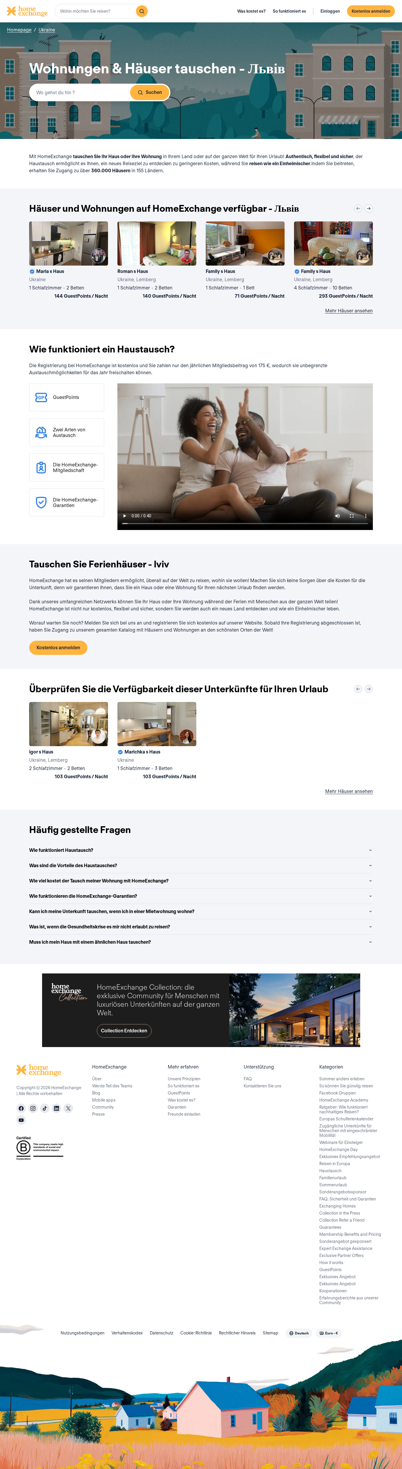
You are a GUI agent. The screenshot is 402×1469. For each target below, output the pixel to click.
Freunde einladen (184, 1114)
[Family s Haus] (245, 261)
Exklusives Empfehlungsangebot (349, 1156)
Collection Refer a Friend (342, 1220)
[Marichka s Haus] (156, 741)
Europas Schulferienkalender (346, 1119)
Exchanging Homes (337, 1206)
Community (103, 1107)
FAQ (248, 1079)
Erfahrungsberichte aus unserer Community (348, 1300)
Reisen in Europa (334, 1163)
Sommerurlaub (333, 1185)
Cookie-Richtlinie (196, 1333)
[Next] (369, 208)
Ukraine (47, 30)
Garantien (177, 1107)
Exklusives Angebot (337, 1276)
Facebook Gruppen (337, 1093)
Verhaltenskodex (127, 1333)
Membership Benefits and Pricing (350, 1234)
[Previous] (358, 208)
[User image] (98, 256)
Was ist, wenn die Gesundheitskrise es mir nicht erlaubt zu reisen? (99, 927)
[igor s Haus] (68, 741)
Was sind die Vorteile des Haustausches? (73, 865)
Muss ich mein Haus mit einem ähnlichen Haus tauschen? (90, 942)
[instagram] (33, 1108)
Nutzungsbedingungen (82, 1333)
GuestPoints (179, 1093)
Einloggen (330, 11)
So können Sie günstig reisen (346, 1086)
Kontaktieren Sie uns (262, 1086)
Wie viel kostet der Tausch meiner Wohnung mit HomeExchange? (99, 881)
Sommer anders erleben (342, 1079)
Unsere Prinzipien (184, 1079)
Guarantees (330, 1227)
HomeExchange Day (338, 1149)
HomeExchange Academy (343, 1100)
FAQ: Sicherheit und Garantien (347, 1199)
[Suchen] (142, 11)
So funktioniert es (289, 11)
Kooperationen (333, 1291)
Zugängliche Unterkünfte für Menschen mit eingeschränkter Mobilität (348, 1131)
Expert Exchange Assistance (345, 1248)
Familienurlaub (333, 1177)
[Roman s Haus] (156, 261)
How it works (331, 1262)
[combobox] (102, 11)
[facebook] (21, 1108)
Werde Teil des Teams (112, 1086)
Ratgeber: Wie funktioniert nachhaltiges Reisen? (343, 1109)
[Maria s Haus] (68, 261)
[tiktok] (44, 1108)
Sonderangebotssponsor (342, 1192)
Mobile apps (104, 1100)
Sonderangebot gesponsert (345, 1241)
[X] (68, 1108)
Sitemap (270, 1333)
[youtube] (21, 1120)
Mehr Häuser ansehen (349, 311)
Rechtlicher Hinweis (237, 1333)
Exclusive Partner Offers (341, 1255)
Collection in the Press (339, 1213)
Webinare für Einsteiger (341, 1142)
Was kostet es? (251, 11)
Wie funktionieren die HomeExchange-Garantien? (83, 896)
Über (97, 1079)
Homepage (19, 30)
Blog (96, 1093)
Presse (98, 1114)
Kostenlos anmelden (371, 11)
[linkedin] (56, 1108)
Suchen (154, 92)
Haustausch (330, 1170)
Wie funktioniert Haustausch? (61, 850)
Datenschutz (161, 1333)
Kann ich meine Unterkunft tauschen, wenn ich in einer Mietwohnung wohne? (112, 911)
